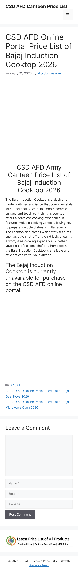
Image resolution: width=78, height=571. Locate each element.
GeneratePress (39, 565)
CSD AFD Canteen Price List (36, 6)
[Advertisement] (39, 121)
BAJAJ (15, 385)
